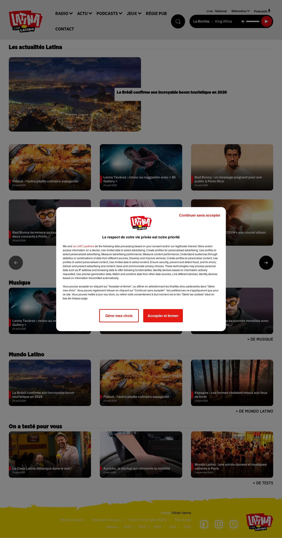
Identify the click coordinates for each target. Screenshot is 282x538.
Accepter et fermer (163, 315)
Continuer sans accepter (199, 215)
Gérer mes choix (119, 315)
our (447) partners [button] (83, 246)
